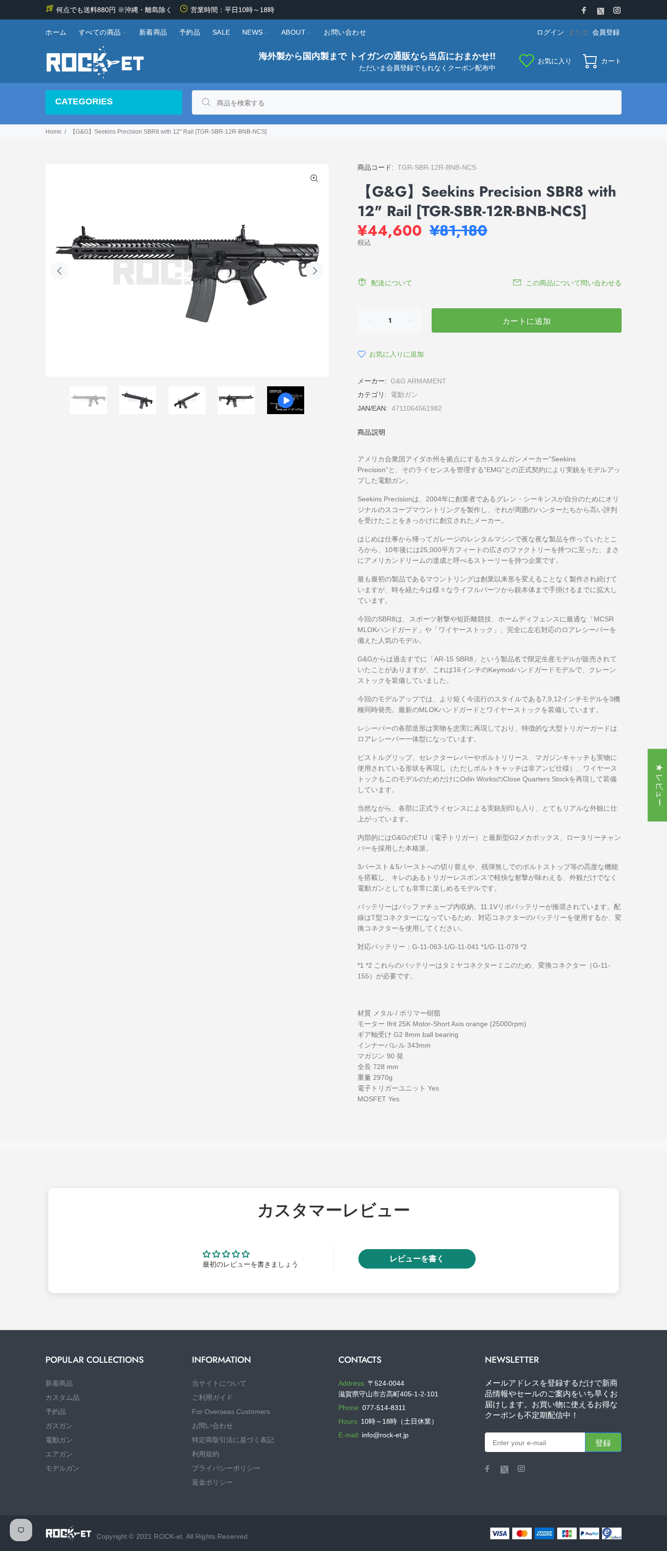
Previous (59, 270)
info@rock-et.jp (385, 1435)
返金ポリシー (212, 1482)
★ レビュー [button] (659, 785)
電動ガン (404, 394)
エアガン (59, 1454)
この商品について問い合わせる (574, 283)
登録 (603, 1443)
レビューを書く (417, 1258)
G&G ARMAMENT (418, 381)
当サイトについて (219, 1383)
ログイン (550, 32)
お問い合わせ (212, 1426)
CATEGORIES (84, 101)
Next (314, 270)
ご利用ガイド (212, 1397)
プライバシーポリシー (226, 1468)
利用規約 (205, 1454)
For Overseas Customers (231, 1411)
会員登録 (606, 32)
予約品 (55, 1411)
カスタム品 (62, 1397)
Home (53, 131)
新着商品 (59, 1383)
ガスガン (59, 1426)
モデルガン (62, 1468)
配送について (391, 283)
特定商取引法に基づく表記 (233, 1440)
